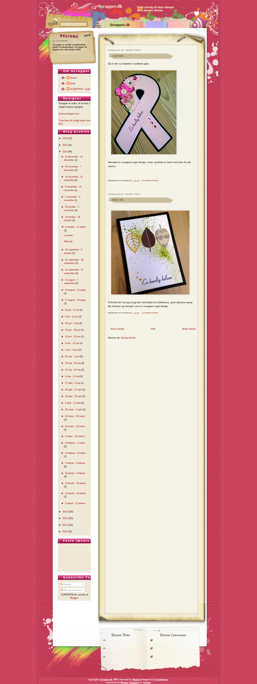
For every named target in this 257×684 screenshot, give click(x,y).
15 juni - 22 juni (72, 336)
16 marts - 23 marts (75, 426)
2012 (64, 518)
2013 (64, 511)
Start (153, 328)
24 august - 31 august (76, 290)
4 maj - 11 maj (72, 376)
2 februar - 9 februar (75, 463)
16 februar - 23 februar (76, 453)
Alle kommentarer (72, 590)
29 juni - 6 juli (71, 323)
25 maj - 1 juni (72, 356)
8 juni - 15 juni (72, 343)
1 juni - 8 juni (71, 349)
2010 (64, 531)
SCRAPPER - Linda (80, 89)
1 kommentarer (149, 313)
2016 (64, 138)
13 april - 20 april (73, 396)
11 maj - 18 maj (73, 369)
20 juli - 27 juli (72, 310)
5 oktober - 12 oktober (76, 227)
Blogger (74, 598)
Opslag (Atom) (128, 337)
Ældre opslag (188, 328)
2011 (64, 525)
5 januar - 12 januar (74, 503)
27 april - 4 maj (72, 383)
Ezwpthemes (161, 679)
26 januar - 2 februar (75, 473)
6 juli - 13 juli (71, 316)
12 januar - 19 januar (75, 493)
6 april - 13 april (73, 403)
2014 (64, 151)
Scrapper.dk (110, 6)
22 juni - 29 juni (72, 330)
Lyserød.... (119, 55)
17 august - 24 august (76, 300)
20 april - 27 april (73, 389)
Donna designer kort (69, 113)
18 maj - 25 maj (73, 363)
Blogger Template (129, 682)
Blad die (117, 199)
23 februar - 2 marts (75, 443)
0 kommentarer (150, 181)
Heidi (72, 83)
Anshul (147, 682)
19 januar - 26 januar (75, 483)
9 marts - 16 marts (74, 436)
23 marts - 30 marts (75, 416)
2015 (64, 145)
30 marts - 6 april (73, 409)
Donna (73, 78)
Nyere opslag (117, 328)
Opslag (67, 584)
